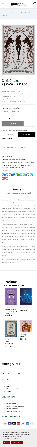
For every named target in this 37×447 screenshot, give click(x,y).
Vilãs (22, 168)
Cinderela (16, 165)
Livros (8, 13)
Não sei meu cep (7, 138)
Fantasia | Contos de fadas (21, 13)
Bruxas (10, 165)
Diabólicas (5, 168)
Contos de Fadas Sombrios (9, 341)
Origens (11, 168)
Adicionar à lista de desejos (16, 147)
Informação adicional (18, 193)
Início (3, 13)
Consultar (26, 134)
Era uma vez (25, 308)
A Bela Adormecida (11, 163)
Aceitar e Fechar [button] (17, 442)
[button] (33, 4)
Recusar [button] (6, 442)
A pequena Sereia (23, 163)
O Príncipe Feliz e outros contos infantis (11, 309)
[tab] (18, 189)
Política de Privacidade (10, 438)
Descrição (18, 189)
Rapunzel (17, 168)
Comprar (12, 124)
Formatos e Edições (11, 108)
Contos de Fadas (25, 165)
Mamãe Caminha (23, 335)
